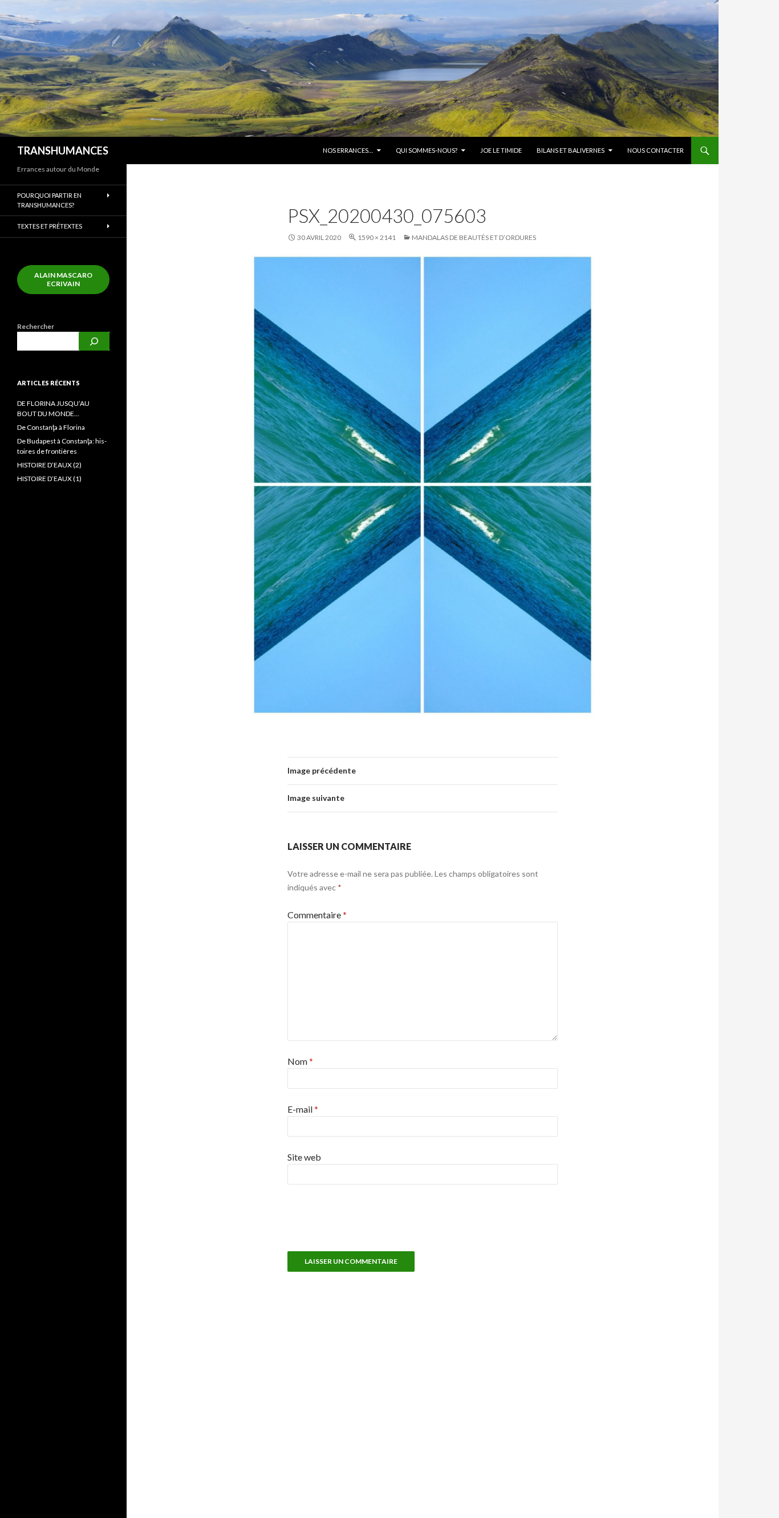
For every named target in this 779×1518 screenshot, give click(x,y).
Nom (300, 1061)
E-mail (302, 1109)
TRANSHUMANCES (62, 150)
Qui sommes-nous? (426, 150)
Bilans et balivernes (570, 150)
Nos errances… (348, 150)
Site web (304, 1156)
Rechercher (35, 326)
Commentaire (317, 914)
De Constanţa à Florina (51, 427)
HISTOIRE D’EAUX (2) (49, 465)
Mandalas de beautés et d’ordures (474, 237)
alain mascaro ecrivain (63, 279)
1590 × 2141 (377, 237)
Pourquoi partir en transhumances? (49, 200)
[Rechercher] (94, 341)
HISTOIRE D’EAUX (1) (49, 478)
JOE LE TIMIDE (501, 150)
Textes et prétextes (49, 226)
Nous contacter (655, 150)
